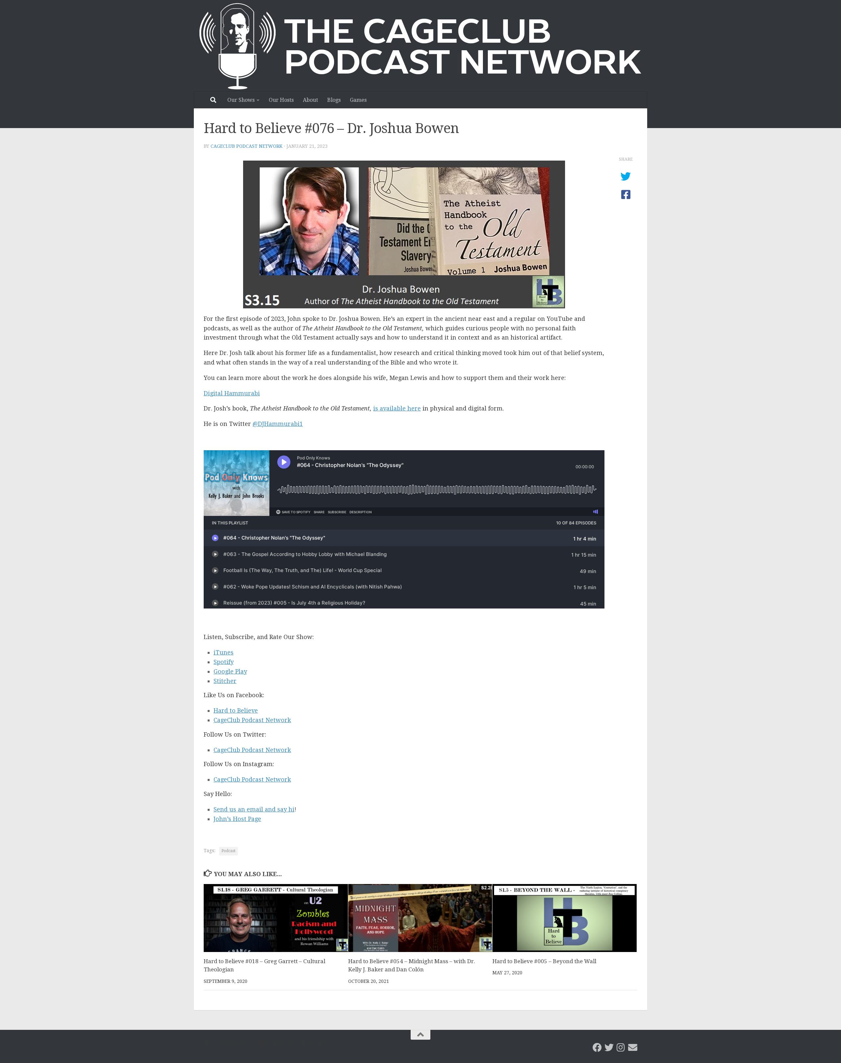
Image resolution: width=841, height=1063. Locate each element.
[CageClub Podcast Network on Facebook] (597, 1047)
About (310, 100)
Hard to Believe (236, 710)
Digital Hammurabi (232, 393)
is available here (397, 408)
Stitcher (225, 680)
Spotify (224, 661)
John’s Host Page (237, 818)
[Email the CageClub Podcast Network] (632, 1047)
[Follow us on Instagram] (620, 1047)
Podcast (228, 851)
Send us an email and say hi (254, 809)
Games (358, 100)
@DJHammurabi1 (278, 423)
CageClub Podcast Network (247, 146)
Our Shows (241, 100)
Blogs (334, 100)
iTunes (224, 652)
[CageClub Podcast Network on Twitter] (609, 1047)
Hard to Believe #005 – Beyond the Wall (544, 961)
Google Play (230, 671)
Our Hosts (281, 100)
